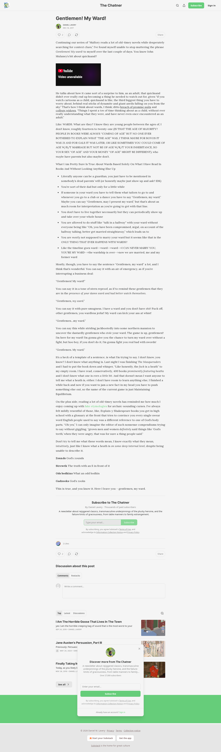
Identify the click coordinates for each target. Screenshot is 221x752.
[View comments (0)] (69, 35)
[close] (139, 648)
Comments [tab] (63, 575)
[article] (110, 628)
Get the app (125, 738)
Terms (119, 730)
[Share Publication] (184, 5)
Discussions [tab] (78, 613)
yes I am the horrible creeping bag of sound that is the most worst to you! (94, 625)
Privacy (110, 730)
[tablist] (69, 576)
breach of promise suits (135, 107)
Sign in (212, 5)
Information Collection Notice (109, 703)
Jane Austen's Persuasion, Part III (79, 642)
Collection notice (132, 730)
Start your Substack (102, 738)
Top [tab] (59, 613)
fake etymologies (96, 406)
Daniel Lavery (69, 25)
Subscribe (196, 5)
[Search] (177, 5)
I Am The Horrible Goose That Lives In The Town (89, 621)
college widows (66, 110)
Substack (95, 745)
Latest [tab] (67, 613)
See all (62, 684)
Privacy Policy (133, 703)
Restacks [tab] (75, 575)
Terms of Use (125, 700)
